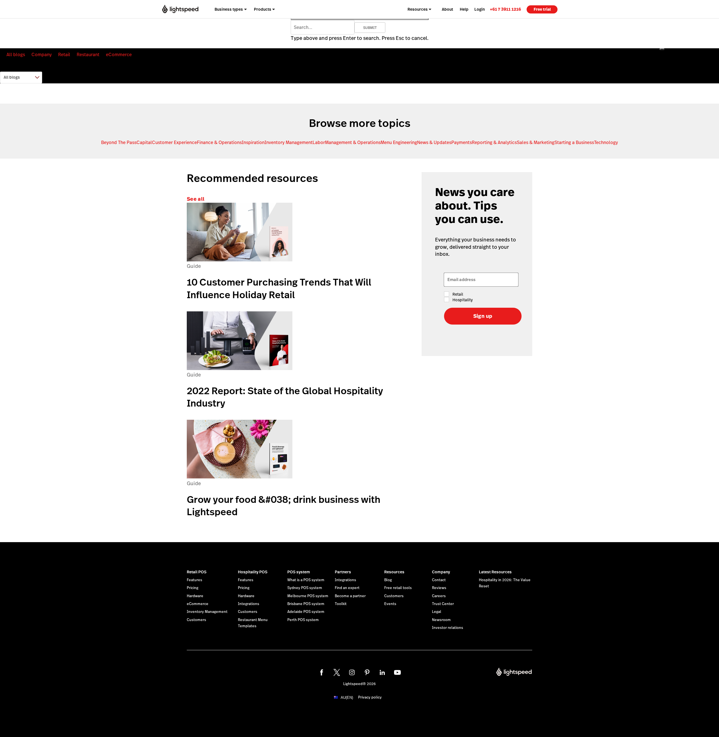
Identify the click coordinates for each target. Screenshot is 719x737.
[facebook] (321, 672)
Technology (606, 142)
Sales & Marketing (535, 142)
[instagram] (352, 672)
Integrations (248, 603)
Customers (196, 619)
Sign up (483, 316)
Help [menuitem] (464, 9)
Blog (388, 580)
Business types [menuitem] (229, 9)
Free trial (542, 9)
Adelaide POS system (305, 611)
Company (41, 54)
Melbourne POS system (307, 596)
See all (196, 198)
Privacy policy (370, 697)
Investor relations (447, 627)
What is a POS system (305, 580)
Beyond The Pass (118, 142)
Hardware (195, 596)
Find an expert (347, 587)
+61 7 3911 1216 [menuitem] (505, 9)
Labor (319, 142)
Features (194, 580)
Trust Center (443, 603)
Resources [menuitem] (418, 9)
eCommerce (119, 54)
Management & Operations (353, 142)
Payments (461, 142)
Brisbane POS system (305, 603)
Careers (439, 596)
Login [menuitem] (479, 9)
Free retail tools (398, 587)
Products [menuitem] (262, 9)
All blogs (15, 54)
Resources (394, 572)
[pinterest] (367, 672)
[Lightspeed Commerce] (180, 9)
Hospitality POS (252, 572)
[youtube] (397, 672)
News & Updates (434, 142)
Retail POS (196, 572)
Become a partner (350, 596)
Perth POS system (303, 619)
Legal (436, 611)
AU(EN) (347, 697)
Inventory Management (289, 142)
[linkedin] (382, 672)
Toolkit (341, 603)
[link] (505, 9)
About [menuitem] (447, 9)
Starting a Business (574, 142)
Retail (64, 54)
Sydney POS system (304, 587)
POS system (298, 572)
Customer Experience (174, 142)
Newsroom (441, 619)
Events (390, 603)
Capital (144, 142)
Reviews (439, 587)
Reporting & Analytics (494, 142)
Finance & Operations (219, 142)
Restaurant (88, 54)
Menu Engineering (399, 142)
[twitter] (337, 672)
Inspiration (253, 142)
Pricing (192, 587)
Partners (343, 572)
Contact (439, 580)
